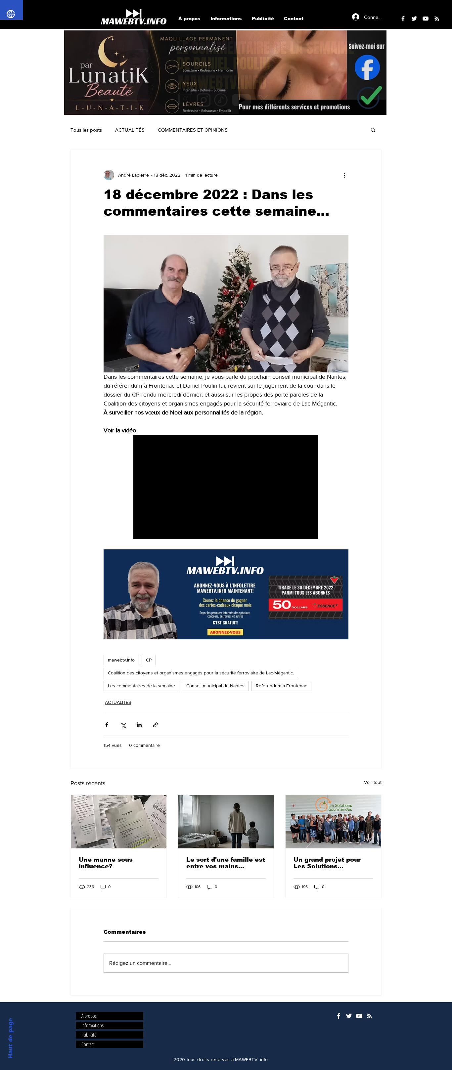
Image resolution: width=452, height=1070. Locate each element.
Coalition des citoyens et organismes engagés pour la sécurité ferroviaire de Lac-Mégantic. (201, 672)
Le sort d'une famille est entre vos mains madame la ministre (225, 863)
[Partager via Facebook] (107, 725)
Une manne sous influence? (106, 863)
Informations (92, 1025)
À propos (89, 1016)
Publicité (88, 1035)
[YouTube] (359, 1016)
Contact (88, 1044)
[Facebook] (338, 1016)
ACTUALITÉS (130, 130)
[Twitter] (349, 1016)
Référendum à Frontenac (281, 685)
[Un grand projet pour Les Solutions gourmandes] (333, 821)
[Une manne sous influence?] (118, 821)
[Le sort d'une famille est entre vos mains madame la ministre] (226, 821)
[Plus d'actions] (344, 175)
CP (149, 660)
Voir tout (373, 782)
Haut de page (10, 1038)
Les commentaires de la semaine (141, 685)
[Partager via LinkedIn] (139, 725)
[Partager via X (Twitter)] (123, 725)
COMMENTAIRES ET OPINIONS (193, 130)
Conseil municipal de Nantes (215, 685)
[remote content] (226, 487)
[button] (225, 72)
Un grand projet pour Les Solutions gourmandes (327, 863)
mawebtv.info (121, 660)
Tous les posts (86, 130)
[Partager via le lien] (155, 725)
